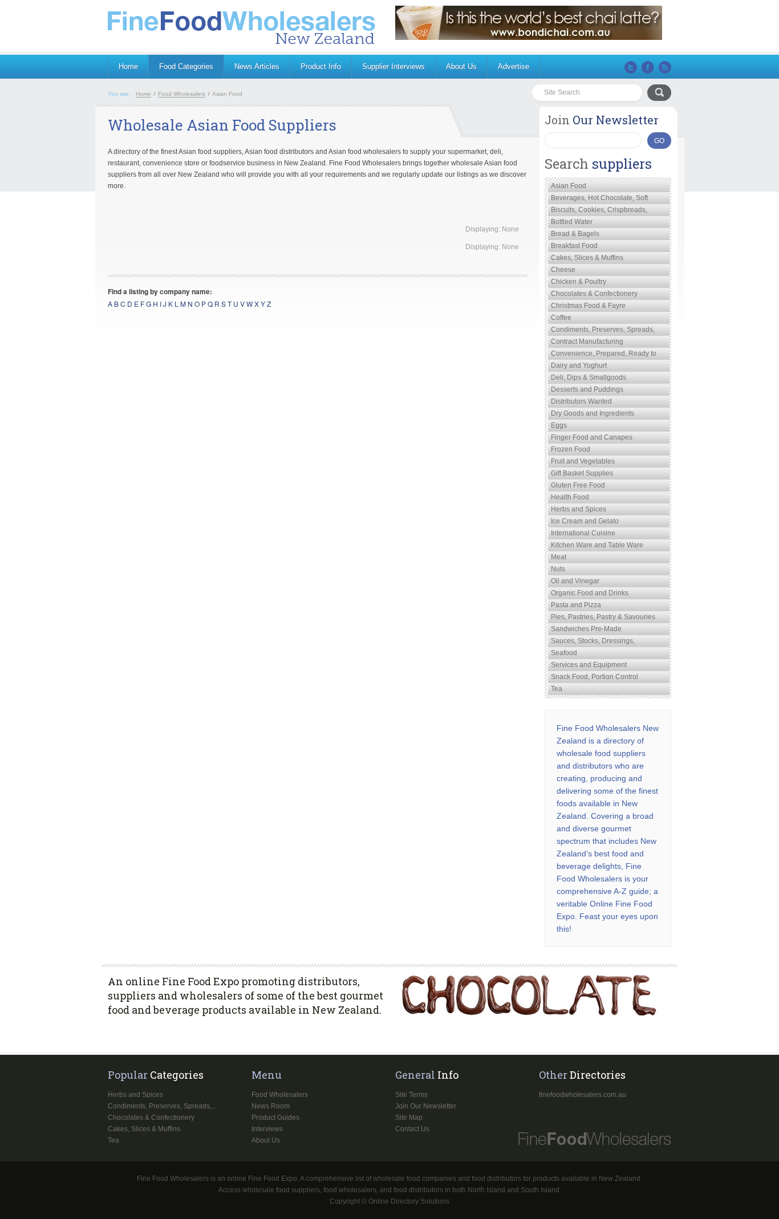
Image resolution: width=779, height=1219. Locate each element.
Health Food (570, 497)
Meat (558, 557)
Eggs (559, 425)
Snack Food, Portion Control (594, 677)
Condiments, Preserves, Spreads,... (162, 1106)
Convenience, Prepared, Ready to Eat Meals (603, 355)
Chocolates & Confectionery (594, 294)
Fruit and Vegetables (583, 461)
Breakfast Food (574, 246)
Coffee (561, 318)
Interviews (267, 1129)
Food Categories (186, 66)
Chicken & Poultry (578, 282)
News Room (270, 1106)
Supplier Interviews (393, 66)
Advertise (513, 66)
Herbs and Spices (578, 509)
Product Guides (275, 1118)
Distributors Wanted (581, 401)
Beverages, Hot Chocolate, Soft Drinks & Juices (599, 199)
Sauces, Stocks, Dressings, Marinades (593, 642)
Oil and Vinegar (575, 581)
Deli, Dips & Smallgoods (588, 377)
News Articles (256, 66)
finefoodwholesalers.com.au (582, 1095)
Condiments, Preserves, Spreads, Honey (603, 331)
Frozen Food (570, 449)
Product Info (321, 66)
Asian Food (568, 186)
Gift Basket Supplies (582, 473)
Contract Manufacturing (587, 342)
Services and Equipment (589, 665)
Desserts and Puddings (587, 389)
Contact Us (412, 1129)
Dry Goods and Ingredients (592, 413)
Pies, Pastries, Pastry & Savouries (603, 617)
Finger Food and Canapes (591, 437)
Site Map (409, 1118)
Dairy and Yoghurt (579, 365)
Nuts (558, 569)
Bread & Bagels (575, 234)
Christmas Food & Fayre (588, 306)
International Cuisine (583, 533)
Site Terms (411, 1095)
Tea (556, 689)
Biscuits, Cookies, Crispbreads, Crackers (599, 211)
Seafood (564, 653)
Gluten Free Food (578, 485)
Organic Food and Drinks (589, 593)
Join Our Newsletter (425, 1106)
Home (128, 66)
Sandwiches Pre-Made (586, 629)
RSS (665, 67)
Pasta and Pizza (576, 605)
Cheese (563, 270)
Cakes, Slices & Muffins (587, 258)
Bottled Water (572, 222)
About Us (461, 66)
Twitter (630, 67)
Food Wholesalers (279, 1095)
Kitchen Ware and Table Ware (597, 545)
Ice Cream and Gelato (585, 521)
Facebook (648, 67)
